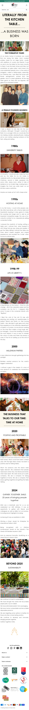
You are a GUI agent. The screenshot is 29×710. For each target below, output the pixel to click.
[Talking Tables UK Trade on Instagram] (11, 648)
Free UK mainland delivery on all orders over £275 (14, 1)
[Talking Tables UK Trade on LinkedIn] (21, 648)
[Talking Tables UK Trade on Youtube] (18, 648)
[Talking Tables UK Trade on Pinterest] (14, 648)
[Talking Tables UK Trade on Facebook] (8, 648)
